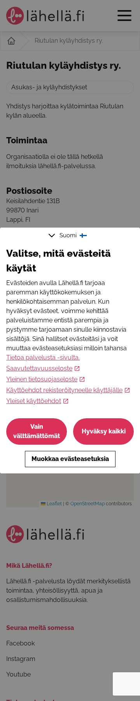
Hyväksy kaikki (104, 431)
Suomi (68, 235)
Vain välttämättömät (36, 431)
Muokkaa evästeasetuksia (70, 459)
